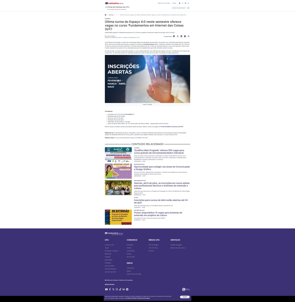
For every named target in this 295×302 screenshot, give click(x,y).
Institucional (130, 268)
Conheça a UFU (109, 245)
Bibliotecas (108, 254)
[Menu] (106, 7)
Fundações (108, 263)
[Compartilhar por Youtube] (106, 289)
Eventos (129, 254)
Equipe (129, 271)
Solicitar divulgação (176, 245)
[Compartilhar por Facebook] (109, 289)
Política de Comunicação (164, 3)
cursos (117, 137)
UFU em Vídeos (153, 248)
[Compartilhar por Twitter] (113, 289)
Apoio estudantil (109, 266)
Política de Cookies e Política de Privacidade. (138, 298)
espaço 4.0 (133, 137)
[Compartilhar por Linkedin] (123, 289)
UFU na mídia (131, 257)
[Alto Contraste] (179, 3)
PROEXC (139, 137)
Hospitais (107, 257)
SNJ (146, 137)
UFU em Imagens (154, 245)
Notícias (111, 15)
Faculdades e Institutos (111, 251)
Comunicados (131, 251)
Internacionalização (110, 269)
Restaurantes (108, 260)
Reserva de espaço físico (178, 248)
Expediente (130, 245)
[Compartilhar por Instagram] (116, 289)
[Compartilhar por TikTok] (120, 289)
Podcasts (151, 251)
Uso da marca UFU (110, 272)
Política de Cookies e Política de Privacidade (119, 280)
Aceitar (185, 297)
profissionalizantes (124, 137)
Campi (107, 248)
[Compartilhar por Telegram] (127, 289)
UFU (144, 137)
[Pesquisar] (188, 8)
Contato (174, 3)
